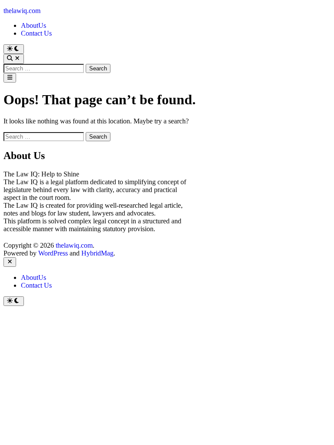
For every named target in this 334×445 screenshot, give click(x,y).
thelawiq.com (21, 10)
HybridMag (97, 253)
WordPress (53, 253)
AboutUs (33, 25)
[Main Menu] (9, 78)
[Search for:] (44, 68)
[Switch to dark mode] (13, 49)
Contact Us (36, 33)
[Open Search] (13, 58)
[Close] (9, 262)
